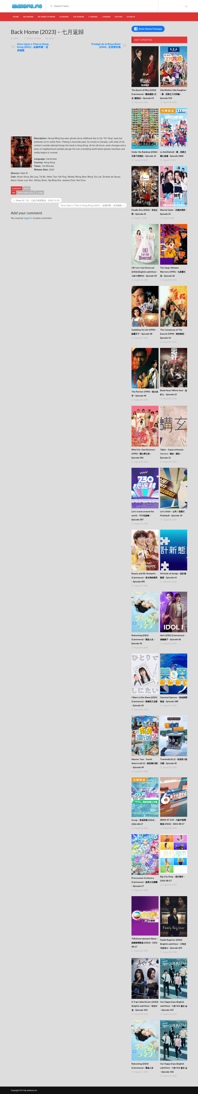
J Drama (106, 17)
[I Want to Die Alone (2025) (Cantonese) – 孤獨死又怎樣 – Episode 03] (145, 674)
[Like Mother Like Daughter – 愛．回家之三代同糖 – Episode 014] (173, 66)
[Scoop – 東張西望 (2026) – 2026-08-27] (145, 797)
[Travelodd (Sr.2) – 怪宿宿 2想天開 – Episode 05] (173, 736)
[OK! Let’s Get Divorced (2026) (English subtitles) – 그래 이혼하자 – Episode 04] (145, 244)
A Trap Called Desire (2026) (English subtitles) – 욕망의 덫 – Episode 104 (144, 1006)
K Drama (64, 17)
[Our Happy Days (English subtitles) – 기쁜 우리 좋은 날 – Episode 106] (173, 1040)
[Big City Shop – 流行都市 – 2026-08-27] (173, 854)
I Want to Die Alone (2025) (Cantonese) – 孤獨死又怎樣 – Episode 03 (144, 701)
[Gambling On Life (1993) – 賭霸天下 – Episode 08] (145, 306)
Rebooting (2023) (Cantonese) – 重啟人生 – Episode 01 (143, 639)
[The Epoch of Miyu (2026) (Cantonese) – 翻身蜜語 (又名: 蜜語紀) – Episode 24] (145, 66)
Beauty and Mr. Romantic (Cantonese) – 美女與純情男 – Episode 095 (144, 577)
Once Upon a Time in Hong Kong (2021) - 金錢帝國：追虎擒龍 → (93, 205)
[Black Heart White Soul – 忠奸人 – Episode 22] (173, 367)
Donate (131, 17)
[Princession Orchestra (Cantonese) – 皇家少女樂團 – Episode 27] (145, 854)
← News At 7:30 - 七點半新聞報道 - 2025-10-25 (36, 200)
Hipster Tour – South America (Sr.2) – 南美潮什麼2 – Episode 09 (144, 763)
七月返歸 (39, 192)
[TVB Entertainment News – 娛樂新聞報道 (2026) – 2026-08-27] (145, 916)
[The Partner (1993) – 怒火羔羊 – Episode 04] (145, 368)
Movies (119, 17)
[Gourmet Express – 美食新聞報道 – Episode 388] (173, 674)
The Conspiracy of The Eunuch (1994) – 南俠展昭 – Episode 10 (172, 334)
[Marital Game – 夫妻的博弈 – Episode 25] (173, 186)
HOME (16, 17)
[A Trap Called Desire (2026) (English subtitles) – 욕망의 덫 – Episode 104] (145, 978)
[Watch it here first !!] (27, 5)
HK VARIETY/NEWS (46, 17)
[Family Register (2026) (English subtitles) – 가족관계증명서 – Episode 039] (173, 916)
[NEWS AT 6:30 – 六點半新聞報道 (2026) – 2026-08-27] (173, 797)
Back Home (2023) (25, 192)
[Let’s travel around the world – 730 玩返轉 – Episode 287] (145, 488)
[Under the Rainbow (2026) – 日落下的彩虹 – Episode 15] (145, 128)
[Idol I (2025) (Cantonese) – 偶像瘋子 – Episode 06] (173, 612)
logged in (28, 218)
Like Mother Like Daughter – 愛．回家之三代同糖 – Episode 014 (173, 94)
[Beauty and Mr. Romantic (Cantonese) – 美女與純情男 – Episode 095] (145, 550)
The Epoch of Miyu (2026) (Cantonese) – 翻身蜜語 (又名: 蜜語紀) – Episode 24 (144, 94)
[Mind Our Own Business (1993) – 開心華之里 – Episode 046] (145, 426)
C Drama (93, 17)
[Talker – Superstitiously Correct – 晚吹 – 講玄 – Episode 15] (173, 426)
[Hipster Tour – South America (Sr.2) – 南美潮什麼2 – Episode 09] (145, 736)
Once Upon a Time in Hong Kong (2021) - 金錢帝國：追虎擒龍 (33, 47)
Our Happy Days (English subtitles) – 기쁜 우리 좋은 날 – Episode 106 (173, 1068)
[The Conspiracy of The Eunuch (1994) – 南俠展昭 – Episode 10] (173, 306)
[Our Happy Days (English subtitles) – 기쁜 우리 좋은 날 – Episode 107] (173, 978)
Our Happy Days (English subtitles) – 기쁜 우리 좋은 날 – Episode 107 (173, 1006)
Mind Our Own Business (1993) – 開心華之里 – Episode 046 (143, 453)
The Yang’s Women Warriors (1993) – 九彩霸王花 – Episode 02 (173, 272)
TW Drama (78, 17)
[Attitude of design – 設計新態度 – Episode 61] (173, 550)
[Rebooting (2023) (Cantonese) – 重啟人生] (145, 1040)
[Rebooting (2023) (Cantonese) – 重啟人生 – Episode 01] (145, 612)
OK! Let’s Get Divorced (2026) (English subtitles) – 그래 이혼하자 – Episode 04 (144, 272)
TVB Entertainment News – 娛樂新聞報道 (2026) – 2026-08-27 (144, 942)
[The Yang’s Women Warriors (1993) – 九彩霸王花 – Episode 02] (173, 244)
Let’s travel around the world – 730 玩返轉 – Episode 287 (142, 515)
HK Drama (28, 17)
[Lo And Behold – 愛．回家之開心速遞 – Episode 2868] (173, 128)
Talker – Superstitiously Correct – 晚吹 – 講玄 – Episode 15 (171, 453)
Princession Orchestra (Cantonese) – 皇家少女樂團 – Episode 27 (144, 882)
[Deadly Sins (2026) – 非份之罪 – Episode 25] (145, 186)
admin (16, 38)
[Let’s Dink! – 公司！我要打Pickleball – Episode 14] (173, 488)
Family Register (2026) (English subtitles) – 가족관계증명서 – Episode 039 (173, 944)
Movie (51, 38)
